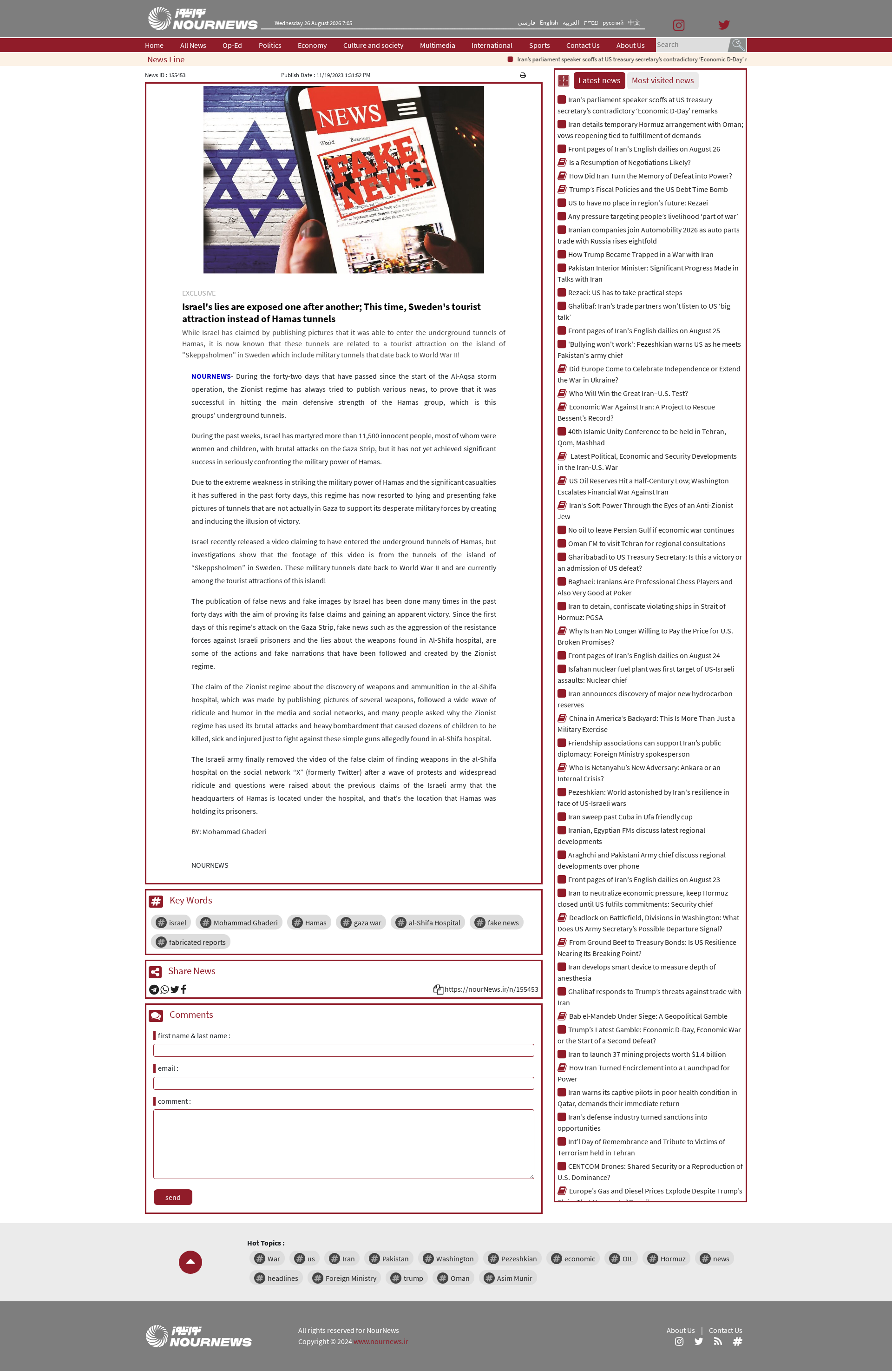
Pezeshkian (519, 1258)
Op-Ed (232, 45)
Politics (270, 45)
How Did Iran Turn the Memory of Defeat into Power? (650, 175)
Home (154, 45)
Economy (312, 45)
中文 (634, 22)
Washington (455, 1258)
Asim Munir (514, 1278)
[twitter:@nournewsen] (698, 1341)
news (721, 1258)
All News (193, 45)
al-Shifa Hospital (434, 922)
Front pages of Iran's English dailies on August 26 (644, 148)
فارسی (526, 22)
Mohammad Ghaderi (246, 922)
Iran (348, 1258)
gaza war (367, 922)
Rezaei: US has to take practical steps (625, 292)
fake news (503, 922)
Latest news (599, 80)
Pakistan (395, 1258)
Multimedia (437, 45)
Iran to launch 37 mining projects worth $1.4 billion (647, 1054)
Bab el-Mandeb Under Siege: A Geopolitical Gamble (648, 1016)
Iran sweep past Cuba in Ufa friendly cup (630, 816)
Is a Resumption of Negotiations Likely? (630, 162)
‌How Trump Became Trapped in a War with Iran (641, 254)
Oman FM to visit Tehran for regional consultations (647, 543)
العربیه (571, 22)
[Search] (737, 44)
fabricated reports (197, 942)
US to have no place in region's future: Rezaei (638, 202)
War (274, 1258)
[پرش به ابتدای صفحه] (190, 1262)
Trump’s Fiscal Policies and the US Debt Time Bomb (648, 189)
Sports (539, 45)
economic (579, 1258)
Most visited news (663, 80)
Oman (460, 1278)
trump (413, 1278)
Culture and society (373, 45)
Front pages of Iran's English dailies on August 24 (644, 655)
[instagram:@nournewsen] (679, 1341)
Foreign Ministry (351, 1278)
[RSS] (718, 1341)
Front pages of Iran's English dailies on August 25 (644, 330)
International (492, 45)
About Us (631, 45)
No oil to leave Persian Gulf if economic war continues (651, 529)
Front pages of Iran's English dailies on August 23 (644, 879)
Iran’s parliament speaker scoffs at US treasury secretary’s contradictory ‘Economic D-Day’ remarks (621, 59)
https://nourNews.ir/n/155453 (491, 989)
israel (177, 922)
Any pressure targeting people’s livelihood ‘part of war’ (653, 216)
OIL (628, 1258)
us (311, 1258)
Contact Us (583, 45)
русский (613, 22)
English (549, 22)
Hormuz (673, 1258)
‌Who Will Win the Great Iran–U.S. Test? (628, 393)
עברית (591, 22)
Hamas (316, 922)
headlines (283, 1278)
